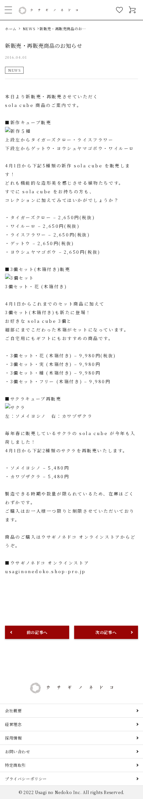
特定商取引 (15, 765)
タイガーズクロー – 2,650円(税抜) (52, 217)
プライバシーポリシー (26, 778)
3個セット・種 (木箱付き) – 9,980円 (55, 373)
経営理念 (13, 724)
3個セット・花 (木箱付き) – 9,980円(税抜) (63, 355)
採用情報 (13, 738)
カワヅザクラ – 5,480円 (40, 476)
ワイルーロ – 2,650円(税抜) (45, 226)
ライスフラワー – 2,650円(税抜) (50, 234)
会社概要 (13, 710)
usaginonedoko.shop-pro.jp (45, 571)
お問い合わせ (17, 751)
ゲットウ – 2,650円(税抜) (42, 243)
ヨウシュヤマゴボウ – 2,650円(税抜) (55, 252)
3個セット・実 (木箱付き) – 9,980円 (55, 364)
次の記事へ (105, 632)
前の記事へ (37, 632)
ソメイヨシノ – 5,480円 (40, 468)
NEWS (14, 70)
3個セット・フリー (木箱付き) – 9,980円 (60, 381)
